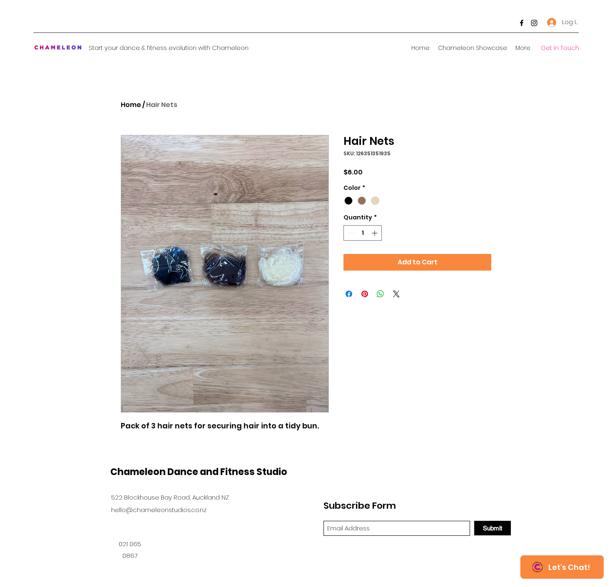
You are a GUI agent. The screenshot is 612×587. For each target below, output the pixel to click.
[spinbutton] (362, 233)
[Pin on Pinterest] (365, 294)
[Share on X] (396, 294)
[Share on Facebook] (349, 294)
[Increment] (375, 233)
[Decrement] (350, 233)
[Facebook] (521, 23)
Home (131, 104)
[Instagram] (534, 23)
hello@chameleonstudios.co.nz (158, 509)
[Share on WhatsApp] (381, 294)
